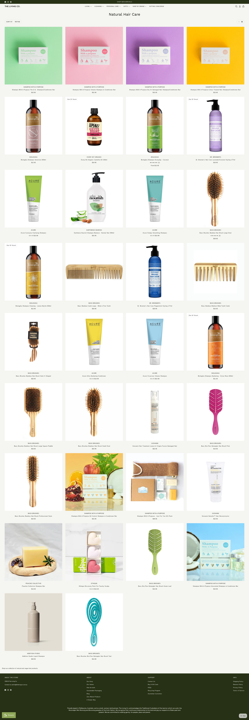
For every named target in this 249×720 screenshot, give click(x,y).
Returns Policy (238, 684)
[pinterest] (10, 2)
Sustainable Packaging (94, 690)
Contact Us (151, 681)
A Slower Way (91, 700)
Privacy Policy (238, 687)
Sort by (9, 22)
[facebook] (5, 2)
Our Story (90, 681)
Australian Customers (155, 693)
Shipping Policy (238, 681)
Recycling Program (154, 690)
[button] (238, 22)
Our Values (90, 684)
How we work (91, 687)
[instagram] (8, 2)
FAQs (149, 687)
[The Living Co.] (12, 6)
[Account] (240, 6)
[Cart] (243, 6)
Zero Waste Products (93, 696)
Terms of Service (238, 690)
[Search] (236, 6)
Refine (17, 22)
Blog (88, 693)
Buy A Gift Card (153, 684)
